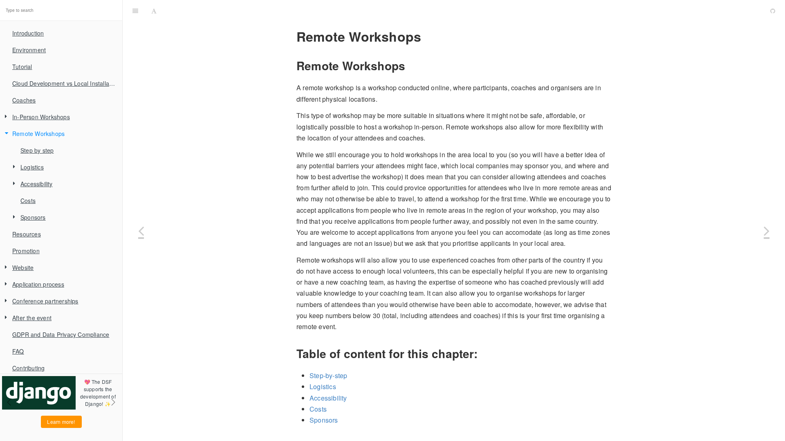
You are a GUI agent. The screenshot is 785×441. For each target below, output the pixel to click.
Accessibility (36, 184)
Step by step (37, 150)
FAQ (18, 351)
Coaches (24, 100)
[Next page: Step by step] (766, 230)
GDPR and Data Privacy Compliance (60, 334)
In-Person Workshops (41, 117)
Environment (29, 50)
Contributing (28, 368)
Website (23, 267)
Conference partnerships (45, 301)
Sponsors (33, 217)
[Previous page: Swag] (141, 230)
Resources (26, 234)
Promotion (26, 251)
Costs (28, 200)
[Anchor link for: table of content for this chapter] (483, 353)
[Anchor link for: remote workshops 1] (501, 10)
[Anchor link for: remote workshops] (427, 36)
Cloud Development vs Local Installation (65, 83)
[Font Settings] (154, 10)
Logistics (32, 167)
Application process (38, 284)
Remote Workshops (38, 133)
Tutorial (22, 66)
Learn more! (61, 421)
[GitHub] (773, 10)
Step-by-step (328, 375)
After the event (32, 318)
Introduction (28, 33)
